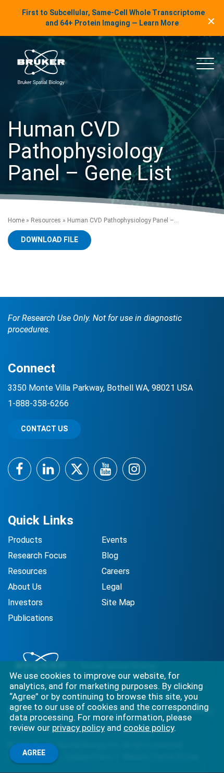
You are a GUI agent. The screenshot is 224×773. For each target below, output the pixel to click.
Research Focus (37, 555)
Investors (25, 602)
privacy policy (78, 727)
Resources (46, 220)
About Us (25, 587)
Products (25, 540)
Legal (112, 587)
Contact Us (44, 429)
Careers (116, 571)
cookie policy (148, 727)
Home (16, 220)
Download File (49, 239)
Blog (110, 555)
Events (114, 540)
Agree (33, 753)
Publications (30, 618)
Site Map (118, 602)
